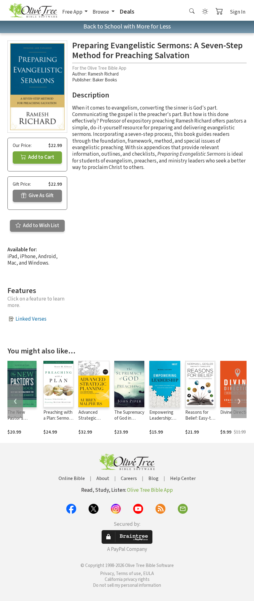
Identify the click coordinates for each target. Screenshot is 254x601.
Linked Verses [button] (30, 319)
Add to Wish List (40, 225)
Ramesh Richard (103, 74)
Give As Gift (41, 195)
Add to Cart (40, 157)
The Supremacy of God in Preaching (129, 418)
